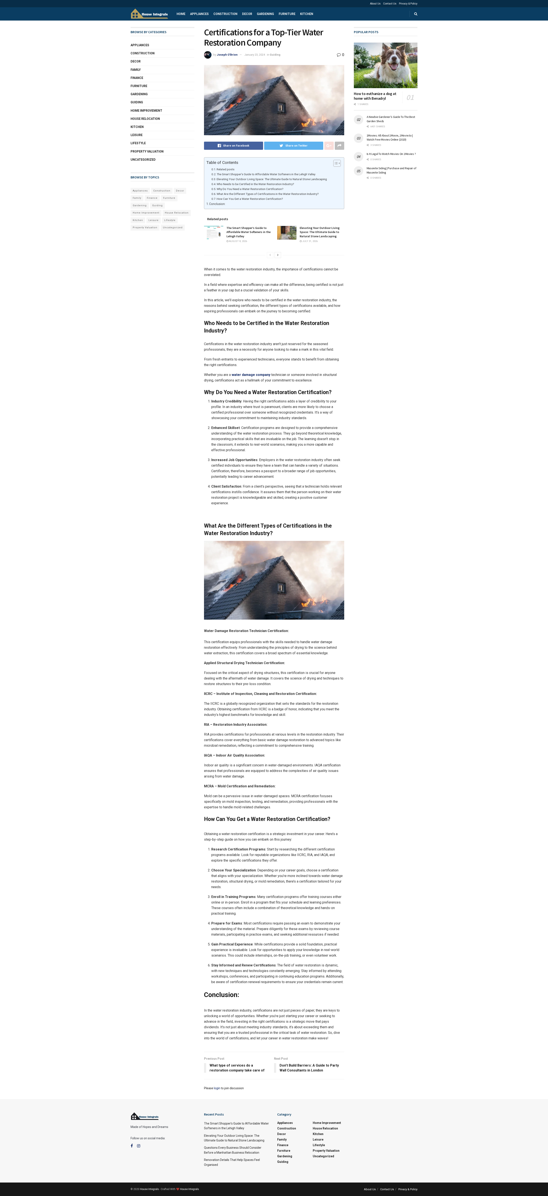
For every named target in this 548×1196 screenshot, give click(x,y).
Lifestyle (138, 143)
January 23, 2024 (254, 54)
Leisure (137, 135)
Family (136, 69)
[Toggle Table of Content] (335, 163)
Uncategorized (143, 159)
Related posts (225, 169)
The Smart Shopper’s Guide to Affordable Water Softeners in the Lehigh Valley (266, 174)
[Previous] (270, 255)
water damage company (251, 375)
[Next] (278, 255)
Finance (137, 78)
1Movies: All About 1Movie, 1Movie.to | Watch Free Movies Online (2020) (390, 138)
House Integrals (149, 1189)
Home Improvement (146, 110)
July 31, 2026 (310, 241)
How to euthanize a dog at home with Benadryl (375, 96)
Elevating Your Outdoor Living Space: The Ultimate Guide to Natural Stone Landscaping (272, 179)
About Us (375, 3)
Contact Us (389, 3)
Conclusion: (217, 204)
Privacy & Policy (408, 3)
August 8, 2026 (237, 241)
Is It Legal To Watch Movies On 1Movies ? (391, 154)
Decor (247, 14)
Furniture (287, 14)
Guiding (275, 54)
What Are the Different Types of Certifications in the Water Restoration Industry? (268, 194)
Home (181, 14)
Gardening (265, 14)
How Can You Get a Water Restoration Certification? (250, 198)
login (217, 1088)
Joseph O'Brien (227, 54)
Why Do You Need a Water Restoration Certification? (250, 189)
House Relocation (145, 118)
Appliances (199, 14)
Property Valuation (147, 151)
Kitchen (306, 14)
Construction (225, 14)
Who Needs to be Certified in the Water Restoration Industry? (255, 184)
